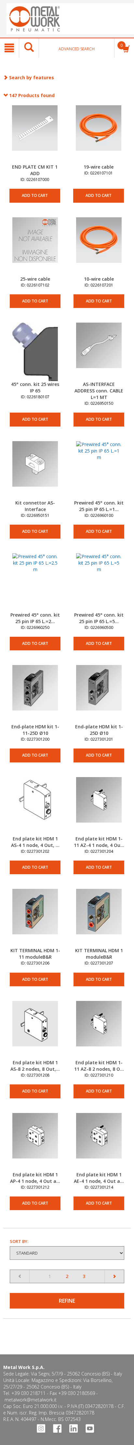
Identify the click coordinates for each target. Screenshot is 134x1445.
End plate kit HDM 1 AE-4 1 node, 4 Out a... (99, 1177)
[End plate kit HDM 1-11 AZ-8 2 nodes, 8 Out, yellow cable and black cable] (99, 1030)
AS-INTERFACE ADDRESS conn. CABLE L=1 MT (98, 390)
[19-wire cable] (98, 134)
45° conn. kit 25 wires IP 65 (35, 387)
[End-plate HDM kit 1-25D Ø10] (99, 694)
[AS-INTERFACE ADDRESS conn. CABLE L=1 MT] (99, 352)
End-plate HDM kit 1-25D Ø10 (99, 729)
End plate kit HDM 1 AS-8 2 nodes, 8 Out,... (35, 1065)
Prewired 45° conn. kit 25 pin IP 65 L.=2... (35, 618)
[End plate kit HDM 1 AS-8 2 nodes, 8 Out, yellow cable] (35, 1030)
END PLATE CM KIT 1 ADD (35, 170)
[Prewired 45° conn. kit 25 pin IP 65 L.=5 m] (99, 582)
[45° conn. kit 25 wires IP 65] (35, 352)
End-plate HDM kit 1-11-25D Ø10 (35, 729)
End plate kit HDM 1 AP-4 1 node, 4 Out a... (35, 1177)
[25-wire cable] (35, 246)
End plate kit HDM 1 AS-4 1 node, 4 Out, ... (35, 842)
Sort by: (19, 1241)
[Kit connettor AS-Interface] (35, 470)
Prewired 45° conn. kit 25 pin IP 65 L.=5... (99, 618)
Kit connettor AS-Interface (35, 506)
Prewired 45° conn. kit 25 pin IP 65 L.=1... (99, 506)
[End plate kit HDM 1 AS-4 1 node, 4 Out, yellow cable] (35, 806)
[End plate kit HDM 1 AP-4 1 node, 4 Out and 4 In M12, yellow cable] (35, 1142)
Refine (67, 1300)
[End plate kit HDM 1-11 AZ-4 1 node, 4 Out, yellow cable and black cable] (99, 806)
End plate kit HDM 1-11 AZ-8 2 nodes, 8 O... (99, 1065)
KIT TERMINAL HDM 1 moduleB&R (99, 953)
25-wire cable (35, 279)
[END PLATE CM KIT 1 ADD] (34, 134)
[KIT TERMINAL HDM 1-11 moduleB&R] (35, 918)
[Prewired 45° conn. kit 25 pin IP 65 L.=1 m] (99, 470)
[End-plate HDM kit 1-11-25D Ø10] (35, 694)
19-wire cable (99, 167)
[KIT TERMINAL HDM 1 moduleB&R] (99, 918)
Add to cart (35, 195)
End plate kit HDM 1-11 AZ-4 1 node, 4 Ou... (99, 842)
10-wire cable (99, 279)
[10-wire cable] (99, 246)
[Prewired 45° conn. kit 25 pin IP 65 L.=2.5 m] (35, 582)
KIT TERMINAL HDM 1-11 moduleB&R (35, 953)
